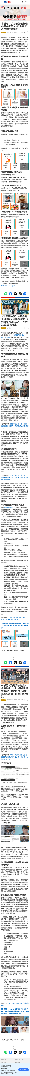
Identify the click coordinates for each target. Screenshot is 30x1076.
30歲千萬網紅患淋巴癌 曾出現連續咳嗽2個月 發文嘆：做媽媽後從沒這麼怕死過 (14, 478)
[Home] (7, 2)
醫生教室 (4, 32)
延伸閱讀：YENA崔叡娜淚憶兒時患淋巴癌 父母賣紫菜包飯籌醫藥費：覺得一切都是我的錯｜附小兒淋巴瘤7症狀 (15, 1011)
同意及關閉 (23, 1069)
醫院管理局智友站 (10, 508)
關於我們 (3, 1062)
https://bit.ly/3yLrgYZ (8, 285)
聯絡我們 (3, 1059)
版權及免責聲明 (19, 1059)
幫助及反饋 (17, 1062)
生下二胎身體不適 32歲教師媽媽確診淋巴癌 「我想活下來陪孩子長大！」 (15, 426)
